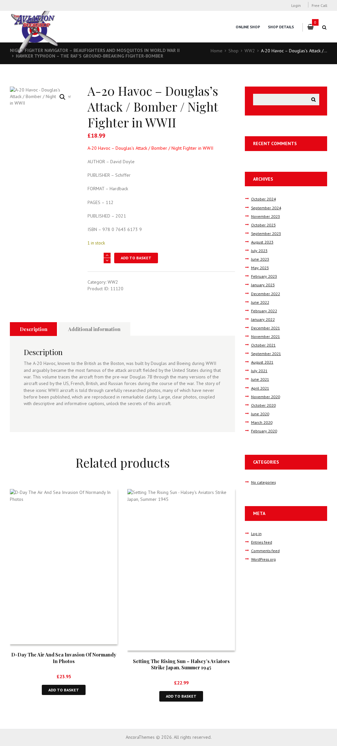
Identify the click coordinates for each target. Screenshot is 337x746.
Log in (256, 533)
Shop (233, 51)
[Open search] (324, 27)
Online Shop (248, 26)
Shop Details (281, 26)
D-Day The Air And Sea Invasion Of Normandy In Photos (63, 657)
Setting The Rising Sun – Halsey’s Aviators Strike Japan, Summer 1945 (181, 664)
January (263, 284)
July (259, 250)
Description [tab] (33, 329)
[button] (62, 97)
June (260, 259)
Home (216, 51)
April (260, 388)
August (262, 241)
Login (296, 5)
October (263, 198)
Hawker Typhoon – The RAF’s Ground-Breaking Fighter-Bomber (89, 56)
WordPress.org (263, 559)
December (265, 293)
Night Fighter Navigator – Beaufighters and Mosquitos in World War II (95, 50)
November (265, 216)
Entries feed (261, 542)
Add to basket (136, 257)
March (261, 422)
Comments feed (265, 550)
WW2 (250, 51)
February (264, 276)
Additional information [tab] (94, 329)
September (266, 207)
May (260, 267)
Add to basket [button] (63, 689)
